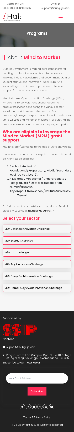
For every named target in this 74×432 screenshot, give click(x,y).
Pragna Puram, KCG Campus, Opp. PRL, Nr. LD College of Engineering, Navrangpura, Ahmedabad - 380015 (38, 357)
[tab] (37, 229)
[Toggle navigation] (60, 17)
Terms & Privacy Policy (37, 417)
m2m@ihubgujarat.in (41, 210)
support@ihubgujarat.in (20, 347)
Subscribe (37, 391)
